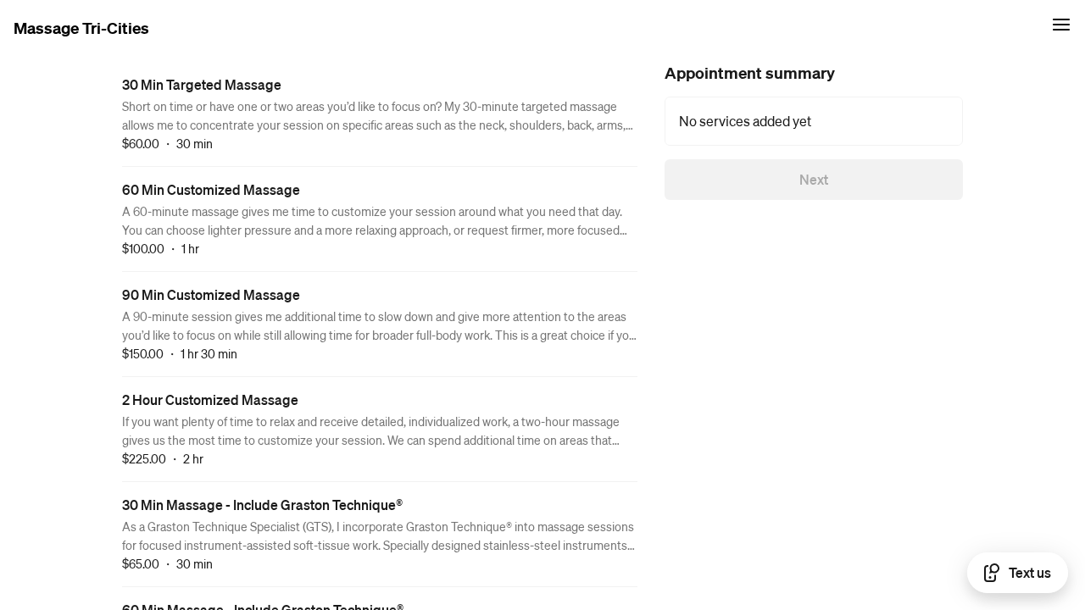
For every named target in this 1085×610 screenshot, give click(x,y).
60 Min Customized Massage (211, 189)
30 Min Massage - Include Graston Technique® (262, 504)
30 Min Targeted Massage (201, 84)
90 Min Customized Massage (211, 294)
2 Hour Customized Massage (210, 399)
